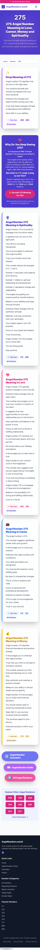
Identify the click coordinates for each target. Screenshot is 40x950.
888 (3, 926)
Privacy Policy (18, 941)
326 (20, 805)
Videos (4, 873)
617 (20, 811)
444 (3, 916)
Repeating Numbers (9, 886)
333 (3, 913)
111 (3, 906)
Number (13, 61)
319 (10, 805)
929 (10, 798)
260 (27, 120)
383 (30, 805)
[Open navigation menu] (36, 6)
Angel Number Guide (20, 767)
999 (3, 929)
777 (3, 922)
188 (27, 506)
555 (3, 919)
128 (20, 798)
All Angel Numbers (20, 778)
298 (27, 357)
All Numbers (11, 124)
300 (22, 120)
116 (21, 357)
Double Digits (7, 896)
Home (5, 61)
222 (3, 909)
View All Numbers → (20, 817)
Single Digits (6, 893)
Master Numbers (8, 889)
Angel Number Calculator (15, 756)
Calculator (6, 869)
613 (10, 811)
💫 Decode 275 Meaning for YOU (20, 193)
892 (22, 506)
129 (26, 613)
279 (22, 736)
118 (21, 613)
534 (30, 798)
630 (27, 736)
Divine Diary (7, 941)
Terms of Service (31, 941)
